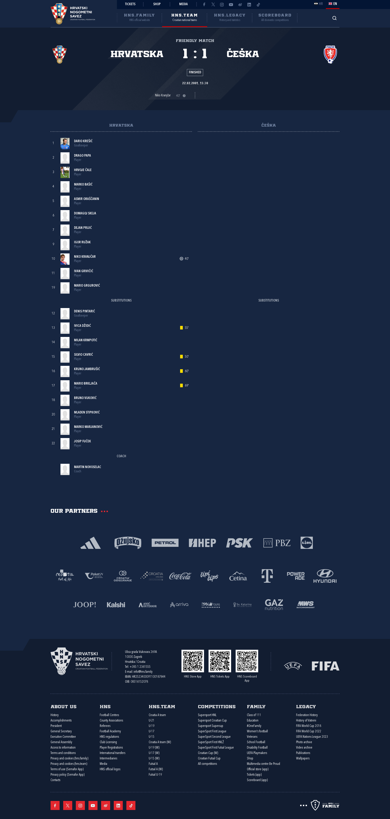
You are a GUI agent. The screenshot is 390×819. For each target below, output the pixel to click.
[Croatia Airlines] (151, 576)
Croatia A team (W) (160, 742)
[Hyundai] (325, 576)
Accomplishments (61, 720)
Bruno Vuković (85, 398)
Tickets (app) (254, 775)
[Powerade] (296, 576)
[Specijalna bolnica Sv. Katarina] (242, 604)
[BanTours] (211, 604)
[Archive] (334, 18)
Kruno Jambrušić (87, 369)
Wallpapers (302, 758)
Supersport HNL (207, 715)
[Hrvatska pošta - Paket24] (93, 576)
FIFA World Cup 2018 (308, 726)
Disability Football (257, 747)
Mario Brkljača (85, 383)
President (56, 726)
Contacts (55, 780)
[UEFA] (293, 666)
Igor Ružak (82, 242)
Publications (303, 753)
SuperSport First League (212, 731)
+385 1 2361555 (140, 667)
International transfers (112, 753)
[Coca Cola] (180, 576)
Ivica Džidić (82, 326)
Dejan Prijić (83, 228)
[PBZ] (276, 542)
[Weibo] (240, 4)
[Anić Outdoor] (147, 604)
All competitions (207, 764)
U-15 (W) (154, 758)
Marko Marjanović (88, 427)
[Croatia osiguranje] (122, 576)
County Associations (111, 720)
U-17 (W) (154, 753)
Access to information (63, 747)
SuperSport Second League (214, 737)
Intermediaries (108, 758)
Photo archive (304, 742)
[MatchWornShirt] (305, 604)
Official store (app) (257, 769)
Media (183, 4)
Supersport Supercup (210, 726)
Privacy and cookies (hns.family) (69, 758)
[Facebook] (204, 4)
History (55, 715)
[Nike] (90, 542)
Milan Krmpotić (85, 340)
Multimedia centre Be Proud (263, 764)
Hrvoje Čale (83, 170)
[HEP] (202, 542)
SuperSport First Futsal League (216, 747)
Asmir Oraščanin (86, 199)
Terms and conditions (63, 753)
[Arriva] (179, 604)
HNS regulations (109, 737)
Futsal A (153, 764)
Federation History (307, 715)
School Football (256, 742)
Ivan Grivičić (83, 271)
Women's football (257, 731)
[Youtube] (231, 4)
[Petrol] (165, 542)
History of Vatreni (306, 720)
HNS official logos (110, 769)
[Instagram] (222, 4)
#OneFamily (254, 726)
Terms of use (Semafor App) (67, 769)
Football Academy (110, 731)
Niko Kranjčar (85, 257)
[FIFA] (325, 666)
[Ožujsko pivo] (127, 542)
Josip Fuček (82, 441)
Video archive (304, 747)
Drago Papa (82, 156)
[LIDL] (306, 542)
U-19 (151, 726)
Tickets (130, 4)
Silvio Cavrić (83, 355)
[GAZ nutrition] (274, 604)
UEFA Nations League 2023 (312, 737)
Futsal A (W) (156, 769)
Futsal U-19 (155, 775)
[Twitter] (213, 4)
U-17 (151, 731)
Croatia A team (157, 715)
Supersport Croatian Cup (212, 720)
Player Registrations (111, 747)
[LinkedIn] (249, 4)
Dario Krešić (83, 141)
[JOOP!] (84, 604)
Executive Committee (63, 737)
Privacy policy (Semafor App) (67, 775)
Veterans (252, 737)
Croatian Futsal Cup (209, 758)
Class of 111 (254, 715)
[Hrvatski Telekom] (267, 576)
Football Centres (109, 715)
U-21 (151, 720)
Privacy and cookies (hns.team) (69, 764)
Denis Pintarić (84, 311)
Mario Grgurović (87, 286)
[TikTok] (258, 4)
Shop (157, 4)
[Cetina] (238, 576)
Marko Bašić (83, 184)
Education (252, 720)
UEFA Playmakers (257, 753)
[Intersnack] (209, 576)
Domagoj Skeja (85, 213)
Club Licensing (108, 742)
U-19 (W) (154, 747)
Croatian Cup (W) (208, 753)
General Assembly (61, 742)
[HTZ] (65, 576)
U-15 (151, 737)
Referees (105, 726)
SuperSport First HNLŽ (211, 742)
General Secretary (61, 731)
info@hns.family (143, 672)
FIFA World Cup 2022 (308, 731)
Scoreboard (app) (257, 780)
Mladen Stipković (87, 412)
